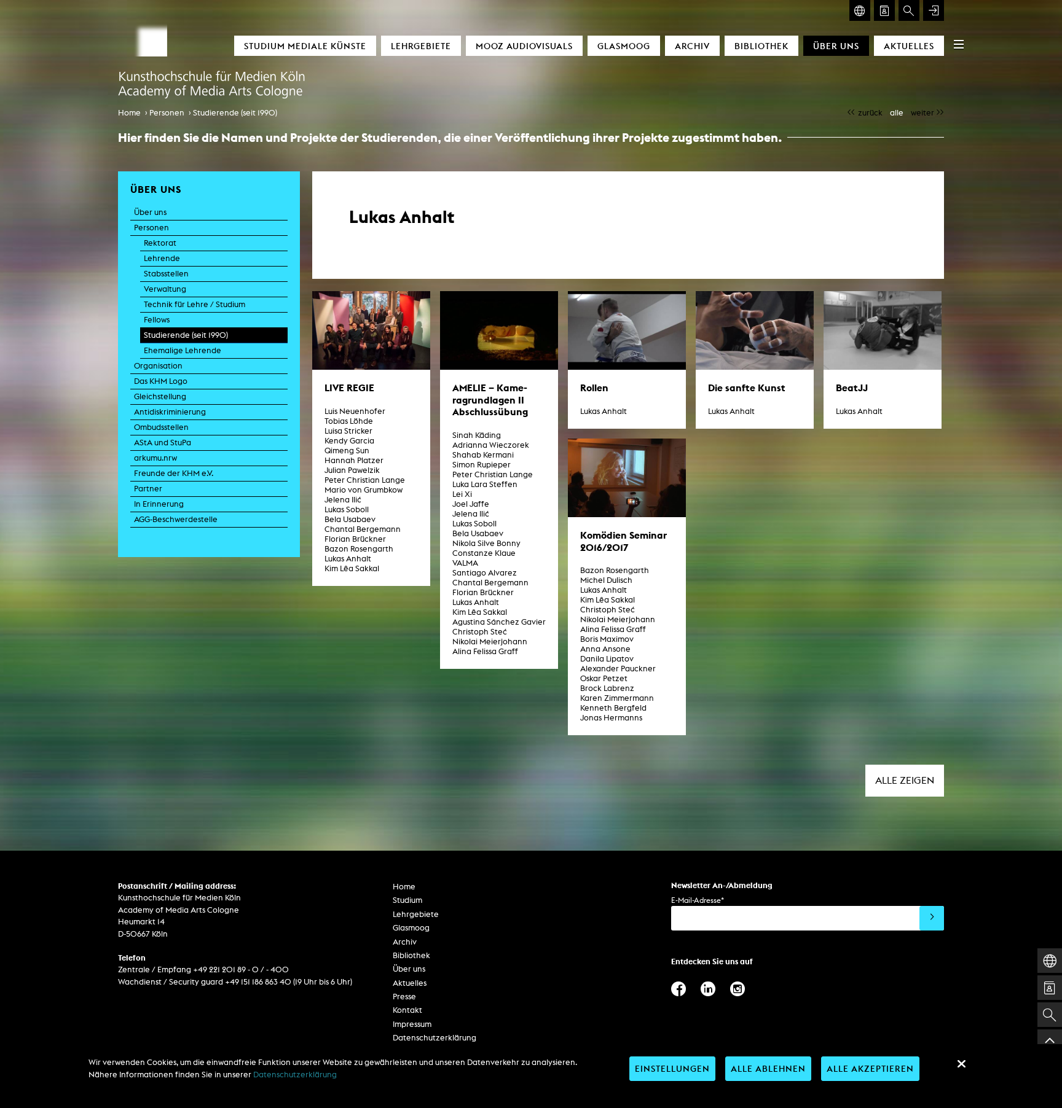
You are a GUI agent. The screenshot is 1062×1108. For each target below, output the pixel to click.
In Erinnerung (159, 504)
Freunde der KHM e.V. (173, 473)
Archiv (692, 46)
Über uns (836, 46)
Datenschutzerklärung (434, 1037)
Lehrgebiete (421, 46)
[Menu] (959, 44)
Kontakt (407, 1010)
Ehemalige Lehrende (182, 350)
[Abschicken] (931, 918)
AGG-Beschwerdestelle (176, 519)
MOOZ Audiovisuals (524, 46)
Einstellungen (672, 1068)
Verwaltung (165, 289)
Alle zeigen (904, 780)
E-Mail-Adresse (697, 900)
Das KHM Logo (160, 381)
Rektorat (160, 243)
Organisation (158, 365)
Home (129, 112)
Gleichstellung (160, 396)
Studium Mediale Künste (305, 46)
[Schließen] (961, 1063)
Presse (404, 996)
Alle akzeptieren (870, 1068)
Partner (148, 488)
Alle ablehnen (768, 1068)
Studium (407, 900)
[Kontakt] (884, 10)
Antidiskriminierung (170, 411)
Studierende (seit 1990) (235, 112)
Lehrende (162, 258)
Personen (166, 112)
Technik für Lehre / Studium (194, 304)
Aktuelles (909, 46)
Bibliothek (761, 46)
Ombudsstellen (161, 427)
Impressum (412, 1024)
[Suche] (909, 10)
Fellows (157, 319)
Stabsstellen (166, 273)
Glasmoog (623, 46)
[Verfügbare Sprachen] (859, 10)
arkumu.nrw (155, 457)
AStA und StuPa (162, 442)
